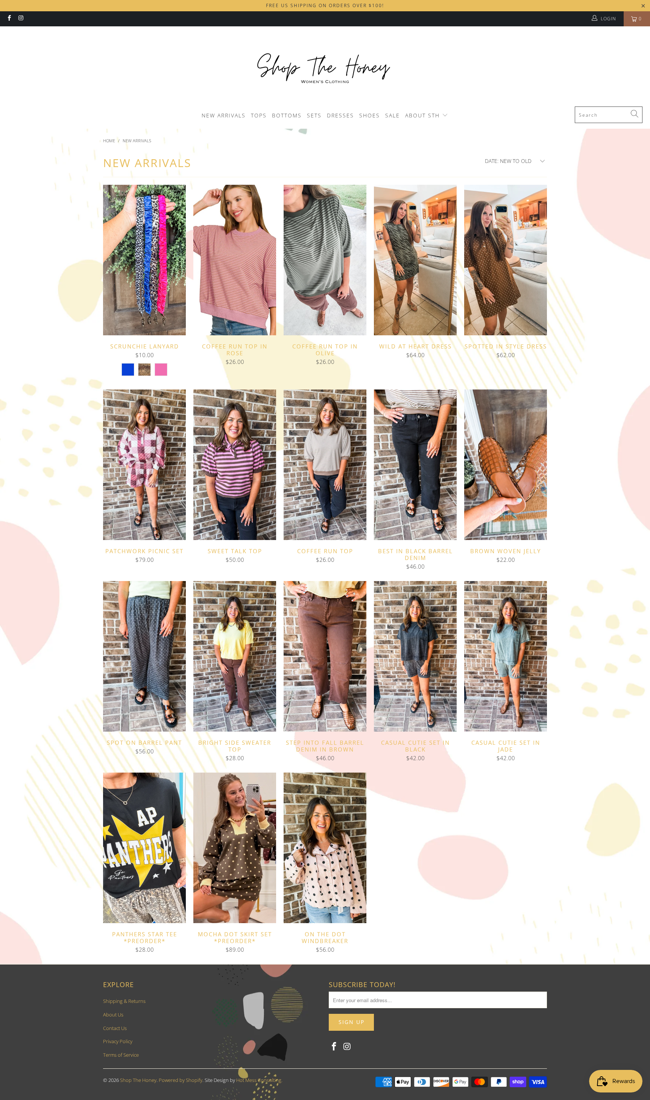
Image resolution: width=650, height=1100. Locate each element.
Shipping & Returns (124, 1001)
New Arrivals (224, 115)
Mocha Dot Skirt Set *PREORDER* (234, 848)
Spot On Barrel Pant (144, 656)
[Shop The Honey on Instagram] (20, 18)
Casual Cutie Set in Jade (505, 656)
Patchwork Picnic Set (144, 464)
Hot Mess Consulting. (259, 1080)
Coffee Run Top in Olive (325, 260)
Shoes (369, 115)
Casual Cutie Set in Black (415, 656)
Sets (314, 115)
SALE (392, 115)
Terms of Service (121, 1054)
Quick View (144, 276)
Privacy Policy (117, 1041)
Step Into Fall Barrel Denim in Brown (325, 656)
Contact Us (115, 1028)
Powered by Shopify (180, 1080)
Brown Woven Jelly (505, 464)
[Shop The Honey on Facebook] (9, 18)
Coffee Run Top (325, 464)
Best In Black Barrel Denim (415, 464)
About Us (113, 1014)
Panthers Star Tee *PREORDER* (144, 848)
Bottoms (287, 115)
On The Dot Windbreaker (325, 848)
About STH (423, 115)
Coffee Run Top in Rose (234, 260)
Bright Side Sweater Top (234, 656)
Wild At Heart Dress (415, 260)
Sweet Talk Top (234, 464)
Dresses (340, 115)
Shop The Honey (138, 1080)
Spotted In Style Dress (505, 260)
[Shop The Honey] (325, 68)
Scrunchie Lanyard (144, 260)
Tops (259, 115)
